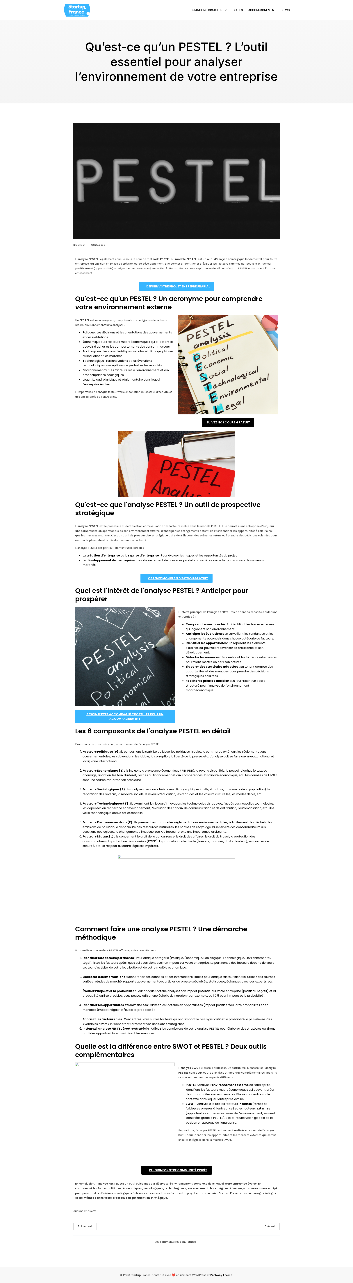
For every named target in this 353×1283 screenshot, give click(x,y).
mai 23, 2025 (98, 244)
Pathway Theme (221, 1275)
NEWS (285, 10)
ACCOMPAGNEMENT (262, 10)
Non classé (79, 245)
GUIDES (238, 10)
